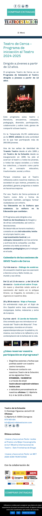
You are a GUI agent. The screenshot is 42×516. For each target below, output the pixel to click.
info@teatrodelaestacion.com (18, 422)
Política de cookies (28, 513)
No (18, 513)
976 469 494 (9, 419)
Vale (12, 513)
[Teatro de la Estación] (21, 22)
